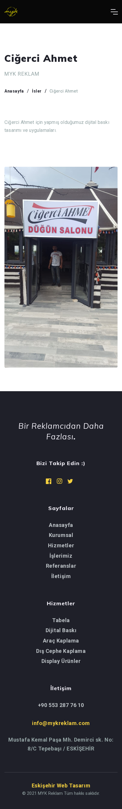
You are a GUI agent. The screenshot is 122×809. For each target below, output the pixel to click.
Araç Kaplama (61, 641)
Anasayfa (14, 91)
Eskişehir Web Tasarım (61, 785)
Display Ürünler (61, 661)
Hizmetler (61, 545)
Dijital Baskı (61, 630)
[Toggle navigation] (114, 11)
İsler (37, 91)
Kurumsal (61, 535)
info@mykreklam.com (61, 723)
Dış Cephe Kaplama (61, 651)
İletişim (61, 576)
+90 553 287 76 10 (61, 705)
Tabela (61, 620)
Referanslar (61, 566)
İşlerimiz (60, 556)
